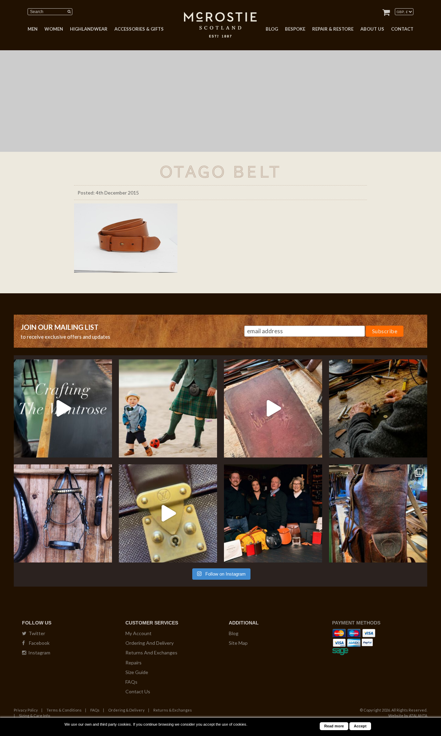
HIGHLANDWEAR (88, 29)
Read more (334, 726)
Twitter (36, 633)
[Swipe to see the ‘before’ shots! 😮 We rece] (378, 513)
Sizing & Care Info (34, 715)
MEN (33, 29)
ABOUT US (372, 29)
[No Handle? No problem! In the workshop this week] (168, 513)
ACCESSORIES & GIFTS (139, 29)
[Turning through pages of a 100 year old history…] (273, 408)
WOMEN (53, 29)
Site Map (238, 643)
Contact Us (137, 691)
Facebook (37, 643)
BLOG (272, 29)
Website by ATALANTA (407, 715)
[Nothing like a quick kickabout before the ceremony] (168, 408)
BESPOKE (295, 29)
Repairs (133, 662)
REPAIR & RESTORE (332, 29)
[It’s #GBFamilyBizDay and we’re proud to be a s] (273, 513)
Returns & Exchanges (172, 710)
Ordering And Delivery (149, 643)
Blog (233, 633)
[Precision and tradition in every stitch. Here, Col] (378, 408)
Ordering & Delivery (126, 710)
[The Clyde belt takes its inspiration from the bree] (63, 513)
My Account (138, 633)
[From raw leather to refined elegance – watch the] (63, 408)
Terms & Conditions (64, 710)
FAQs (131, 682)
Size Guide (136, 672)
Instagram (38, 652)
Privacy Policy (26, 710)
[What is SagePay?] (340, 650)
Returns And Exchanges (151, 652)
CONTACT (402, 29)
